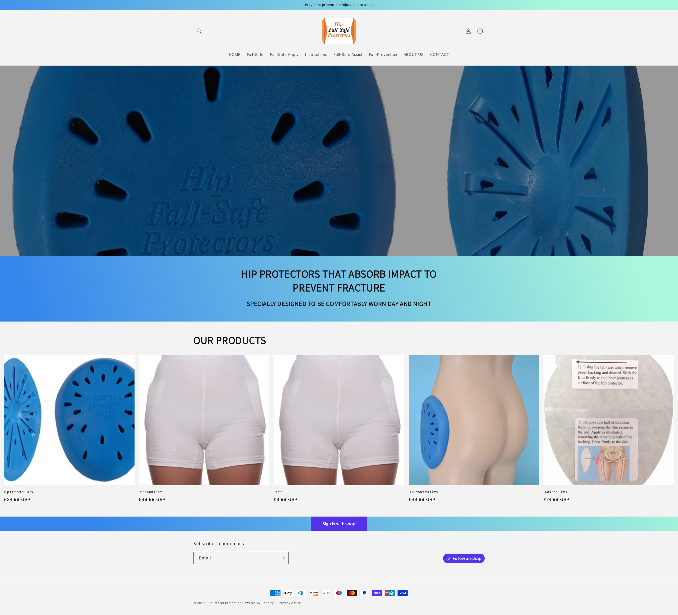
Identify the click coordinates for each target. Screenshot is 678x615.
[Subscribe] (282, 558)
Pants (278, 492)
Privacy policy (290, 602)
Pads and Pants (150, 492)
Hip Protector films (423, 492)
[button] (199, 31)
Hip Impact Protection (224, 603)
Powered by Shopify (258, 603)
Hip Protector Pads (18, 492)
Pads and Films (555, 492)
